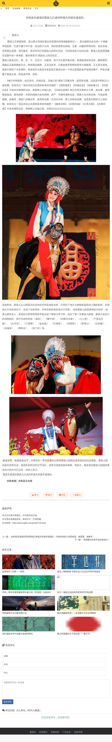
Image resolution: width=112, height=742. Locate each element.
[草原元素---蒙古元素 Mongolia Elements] (1, 8)
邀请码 (33, 732)
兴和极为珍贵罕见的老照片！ (96, 540)
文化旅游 (16, 8)
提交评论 (8, 702)
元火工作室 (38, 26)
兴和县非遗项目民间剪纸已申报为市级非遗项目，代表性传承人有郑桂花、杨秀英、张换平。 (53, 536)
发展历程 (55, 732)
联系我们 (43, 732)
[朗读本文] (4, 37)
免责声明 (78, 732)
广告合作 (67, 732)
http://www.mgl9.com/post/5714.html (29, 523)
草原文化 (27, 8)
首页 (7, 8)
